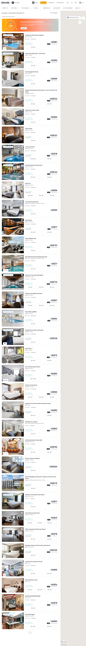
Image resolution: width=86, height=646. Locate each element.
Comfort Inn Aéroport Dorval (30, 568)
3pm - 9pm (49, 103)
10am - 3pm (33, 140)
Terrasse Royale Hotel (30, 208)
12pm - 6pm (40, 522)
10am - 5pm (49, 452)
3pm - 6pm (50, 522)
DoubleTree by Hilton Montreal (30, 336)
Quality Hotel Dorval (30, 391)
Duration (35, 8)
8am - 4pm (33, 268)
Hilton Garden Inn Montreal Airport (30, 534)
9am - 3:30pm (33, 378)
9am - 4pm (33, 433)
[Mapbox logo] (64, 645)
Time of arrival (14, 8)
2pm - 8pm (49, 360)
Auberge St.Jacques (30, 428)
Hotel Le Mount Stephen (30, 464)
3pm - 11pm (52, 287)
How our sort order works (8, 16)
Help (67, 2)
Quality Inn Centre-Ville (30, 116)
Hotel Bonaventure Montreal (30, 171)
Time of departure (25, 8)
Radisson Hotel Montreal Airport (30, 501)
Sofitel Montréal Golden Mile (30, 446)
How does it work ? (60, 2)
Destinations (51, 2)
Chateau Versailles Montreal (30, 299)
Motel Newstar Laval (30, 585)
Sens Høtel (30, 226)
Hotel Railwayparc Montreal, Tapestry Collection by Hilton (30, 483)
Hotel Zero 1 (30, 354)
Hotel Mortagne (30, 620)
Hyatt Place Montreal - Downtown (30, 60)
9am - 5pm (33, 47)
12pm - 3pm (30, 522)
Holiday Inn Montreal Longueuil (30, 41)
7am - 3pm (30, 287)
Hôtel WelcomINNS (30, 318)
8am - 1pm (33, 608)
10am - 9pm (41, 195)
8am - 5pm (33, 103)
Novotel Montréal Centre (30, 373)
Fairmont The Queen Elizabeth (30, 281)
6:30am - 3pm (33, 158)
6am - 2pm (33, 452)
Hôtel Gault (30, 135)
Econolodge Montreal (30, 78)
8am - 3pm (33, 573)
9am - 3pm (33, 83)
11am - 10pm (52, 195)
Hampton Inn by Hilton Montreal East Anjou (30, 409)
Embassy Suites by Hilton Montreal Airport (30, 550)
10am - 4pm (33, 213)
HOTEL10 (30, 190)
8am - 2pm (33, 626)
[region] (73, 328)
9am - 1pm (30, 305)
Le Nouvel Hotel (30, 153)
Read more (24, 28)
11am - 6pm (49, 177)
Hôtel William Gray (30, 245)
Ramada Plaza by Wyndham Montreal (30, 263)
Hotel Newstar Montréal (30, 518)
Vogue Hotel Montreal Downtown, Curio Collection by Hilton (30, 97)
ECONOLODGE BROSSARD (30, 602)
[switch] (47, 8)
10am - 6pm (33, 177)
